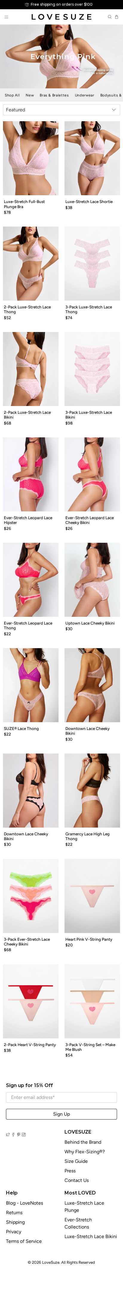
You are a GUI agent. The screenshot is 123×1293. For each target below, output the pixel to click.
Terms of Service (24, 1241)
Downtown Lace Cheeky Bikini (87, 731)
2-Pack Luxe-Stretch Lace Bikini (27, 414)
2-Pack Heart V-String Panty (30, 1044)
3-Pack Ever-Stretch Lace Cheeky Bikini (27, 941)
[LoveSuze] (61, 17)
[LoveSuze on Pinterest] (19, 1135)
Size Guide (76, 1161)
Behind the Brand (82, 1142)
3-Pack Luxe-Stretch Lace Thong (88, 309)
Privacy (13, 1231)
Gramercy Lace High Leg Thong (87, 836)
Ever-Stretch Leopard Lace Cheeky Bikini (89, 520)
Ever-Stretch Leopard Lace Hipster (28, 520)
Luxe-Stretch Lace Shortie (89, 201)
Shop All (12, 95)
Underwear (84, 95)
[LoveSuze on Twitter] (8, 1135)
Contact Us (76, 1180)
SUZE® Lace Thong (21, 728)
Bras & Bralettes (54, 95)
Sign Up (61, 1114)
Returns (14, 1212)
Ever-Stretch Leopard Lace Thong (28, 625)
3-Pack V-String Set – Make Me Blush (90, 1047)
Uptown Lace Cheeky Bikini (90, 623)
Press (70, 1171)
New (30, 95)
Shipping (15, 1222)
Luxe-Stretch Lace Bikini (90, 1236)
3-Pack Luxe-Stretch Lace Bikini (88, 414)
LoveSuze (50, 1262)
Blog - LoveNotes (24, 1203)
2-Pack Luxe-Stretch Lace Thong (27, 309)
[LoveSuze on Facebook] (13, 1135)
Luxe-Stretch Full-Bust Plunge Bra (24, 204)
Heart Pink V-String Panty (88, 939)
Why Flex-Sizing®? (84, 1151)
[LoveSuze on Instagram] (24, 1135)
